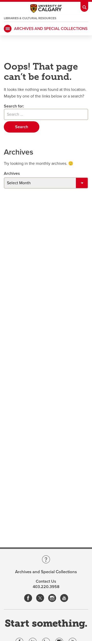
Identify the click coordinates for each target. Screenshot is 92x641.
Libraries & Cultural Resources (30, 18)
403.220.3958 (46, 587)
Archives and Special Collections (50, 28)
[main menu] (8, 28)
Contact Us (46, 581)
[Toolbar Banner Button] (84, 6)
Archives (12, 173)
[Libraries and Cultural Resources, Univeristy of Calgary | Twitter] (40, 598)
